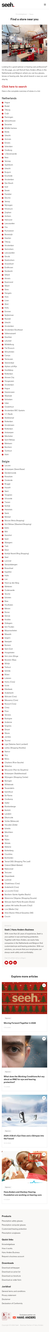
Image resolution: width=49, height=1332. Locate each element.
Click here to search (14, 86)
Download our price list (11, 1272)
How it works (7, 1248)
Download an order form (11, 1280)
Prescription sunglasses (11, 1233)
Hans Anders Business (11, 1252)
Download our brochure (11, 1276)
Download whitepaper (11, 1268)
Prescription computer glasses (14, 1225)
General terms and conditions (13, 1291)
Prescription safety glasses (12, 1221)
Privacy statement (9, 1295)
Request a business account (13, 1256)
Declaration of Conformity (12, 1303)
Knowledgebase (21, 14)
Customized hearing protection (14, 1229)
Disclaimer (6, 1299)
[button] (45, 4)
